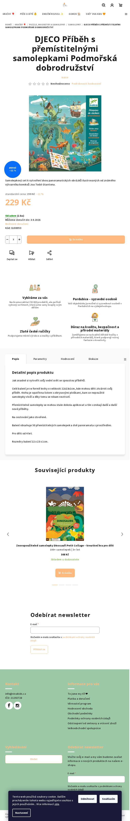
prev (8, 534)
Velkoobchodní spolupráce (84, 728)
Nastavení (21, 813)
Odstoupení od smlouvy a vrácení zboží (92, 723)
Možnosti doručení (16, 224)
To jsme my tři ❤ (78, 694)
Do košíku (78, 239)
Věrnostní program (79, 704)
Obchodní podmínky (80, 713)
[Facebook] (9, 705)
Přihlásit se (39, 649)
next (122, 534)
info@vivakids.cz (15, 694)
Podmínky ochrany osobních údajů (89, 718)
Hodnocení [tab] (67, 359)
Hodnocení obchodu (80, 708)
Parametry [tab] (40, 359)
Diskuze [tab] (93, 359)
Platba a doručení (79, 699)
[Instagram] (17, 705)
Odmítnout (87, 799)
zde (57, 804)
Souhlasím (108, 799)
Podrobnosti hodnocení (86, 84)
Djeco (65, 77)
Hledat (33, 759)
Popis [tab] (15, 359)
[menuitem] (8, 14)
